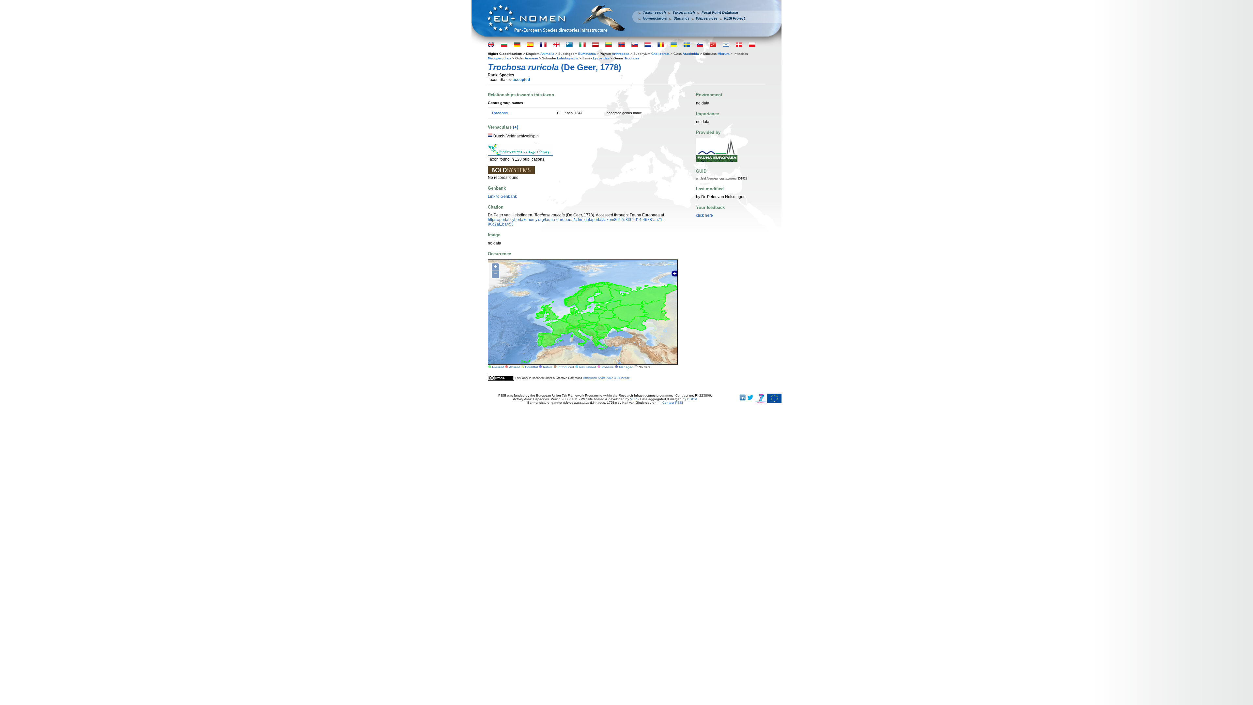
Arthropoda (620, 53)
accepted (521, 79)
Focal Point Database (720, 12)
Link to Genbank (502, 196)
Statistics (681, 18)
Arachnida (691, 53)
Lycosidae (601, 58)
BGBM (692, 399)
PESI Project (734, 18)
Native (547, 367)
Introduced (566, 367)
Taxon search (654, 12)
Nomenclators (655, 18)
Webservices (707, 18)
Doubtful (531, 367)
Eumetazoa (587, 53)
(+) (515, 127)
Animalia (547, 53)
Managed (626, 367)
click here (704, 215)
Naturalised (587, 367)
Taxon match (684, 12)
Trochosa (632, 58)
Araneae (531, 58)
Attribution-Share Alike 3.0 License (606, 378)
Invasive (607, 367)
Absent (514, 367)
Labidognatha (568, 58)
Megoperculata (499, 58)
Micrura (724, 53)
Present (498, 367)
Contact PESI (672, 402)
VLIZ (633, 399)
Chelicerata (660, 53)
